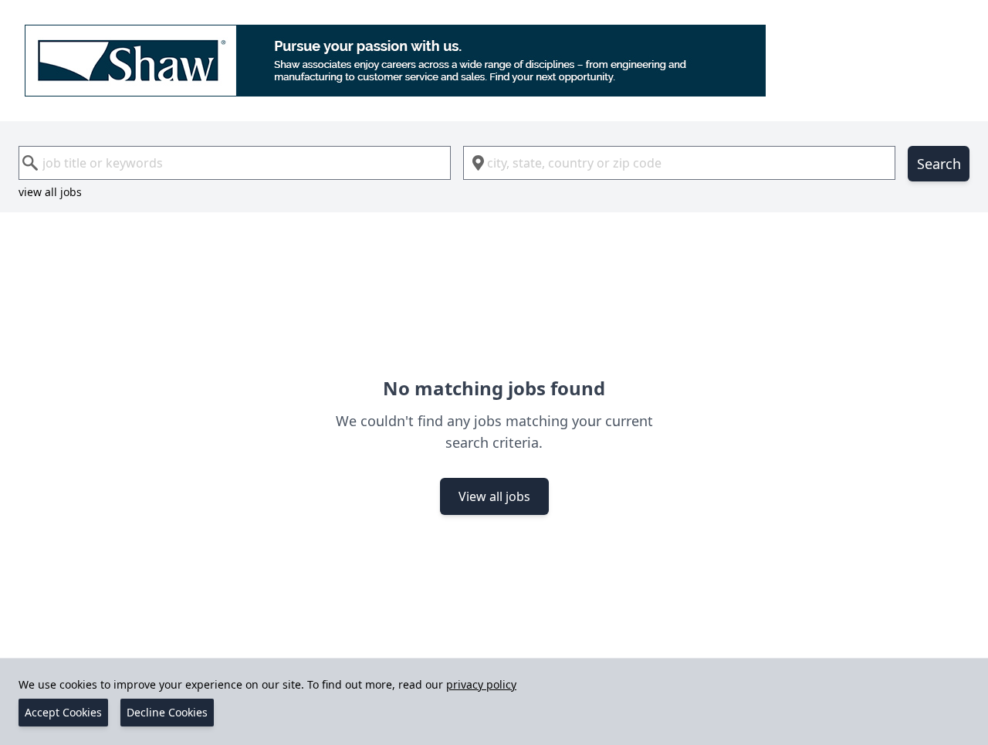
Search (939, 163)
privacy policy (481, 684)
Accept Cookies (63, 712)
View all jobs (494, 496)
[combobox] (235, 163)
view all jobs (50, 192)
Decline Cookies (167, 712)
